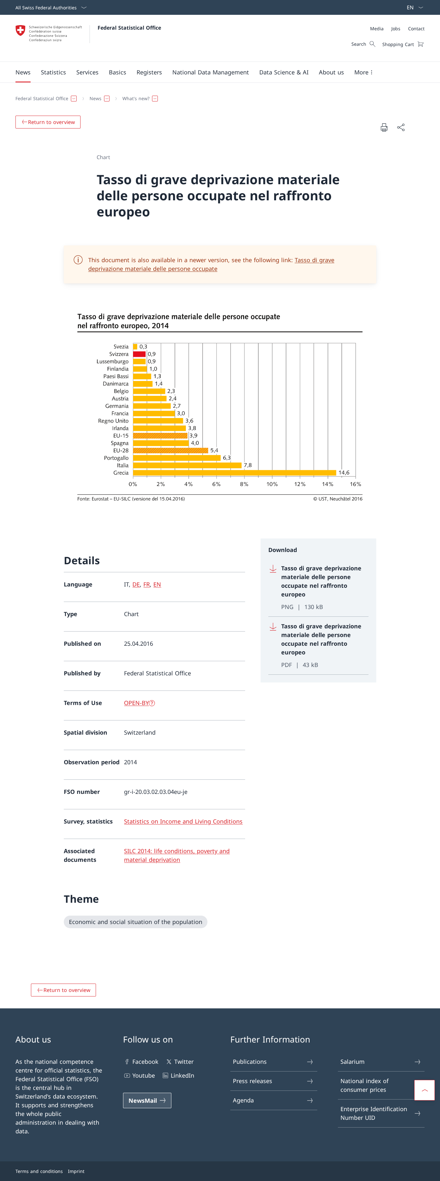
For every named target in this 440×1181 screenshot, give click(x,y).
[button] (23, 72)
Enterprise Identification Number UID (373, 1113)
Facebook (145, 1061)
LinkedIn (182, 1075)
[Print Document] (384, 127)
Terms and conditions (39, 1171)
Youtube (143, 1075)
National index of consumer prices (364, 1085)
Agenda (243, 1100)
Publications (250, 1061)
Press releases (252, 1081)
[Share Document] (400, 127)
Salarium (352, 1061)
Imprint (76, 1171)
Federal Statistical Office (129, 27)
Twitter (184, 1061)
